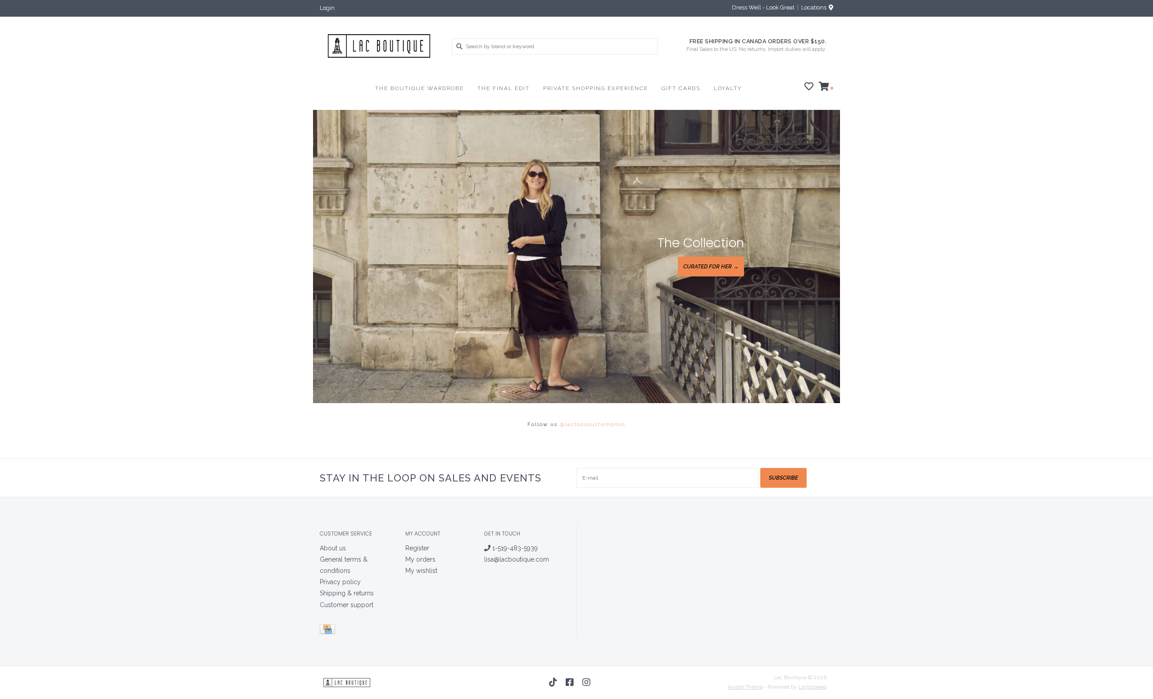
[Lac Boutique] (379, 45)
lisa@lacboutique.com (516, 559)
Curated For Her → (711, 266)
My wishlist (421, 570)
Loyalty (728, 88)
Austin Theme (745, 687)
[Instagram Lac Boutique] (586, 682)
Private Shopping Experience (595, 88)
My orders (420, 559)
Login (327, 8)
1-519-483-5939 (514, 548)
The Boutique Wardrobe (419, 88)
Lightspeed (812, 687)
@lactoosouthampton (593, 424)
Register (417, 548)
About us (333, 548)
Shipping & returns (347, 593)
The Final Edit (503, 88)
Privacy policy (340, 582)
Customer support (346, 604)
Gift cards (681, 88)
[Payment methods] (329, 630)
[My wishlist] (808, 88)
